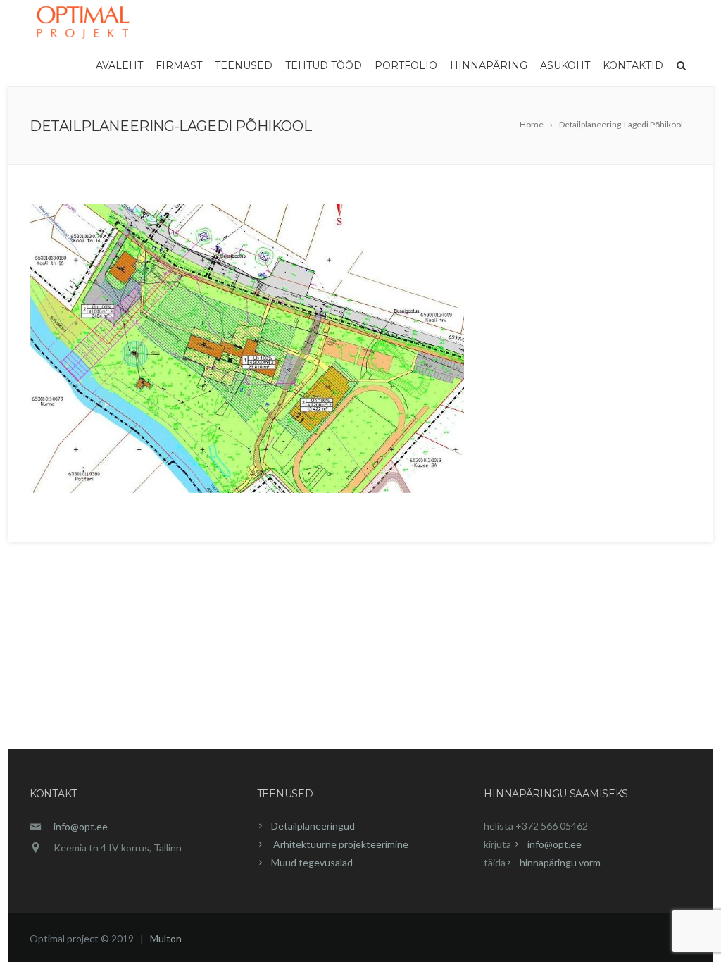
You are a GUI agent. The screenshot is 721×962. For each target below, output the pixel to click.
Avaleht (119, 65)
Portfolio (406, 65)
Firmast (179, 65)
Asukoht (565, 65)
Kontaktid (633, 65)
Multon (166, 938)
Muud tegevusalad (312, 862)
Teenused (243, 65)
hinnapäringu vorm (560, 862)
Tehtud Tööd (323, 65)
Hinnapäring (488, 65)
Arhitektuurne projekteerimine (339, 844)
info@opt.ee (81, 826)
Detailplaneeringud (313, 826)
